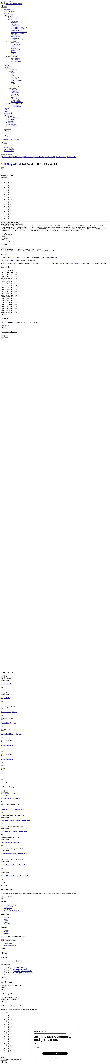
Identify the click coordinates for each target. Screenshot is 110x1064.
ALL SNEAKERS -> (17, 39)
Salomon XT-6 (15, 30)
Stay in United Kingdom (12, 999)
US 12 (9, 211)
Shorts (12, 74)
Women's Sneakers (16, 61)
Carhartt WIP (14, 91)
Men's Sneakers (15, 59)
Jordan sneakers (15, 44)
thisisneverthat (15, 95)
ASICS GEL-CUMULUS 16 (19, 27)
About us (6, 917)
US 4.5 (10, 185)
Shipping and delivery (10, 905)
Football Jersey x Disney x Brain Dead (14, 876)
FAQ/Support (8, 908)
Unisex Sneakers (15, 58)
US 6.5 (10, 192)
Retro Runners (15, 38)
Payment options (8, 906)
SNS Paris (10, 121)
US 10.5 (10, 206)
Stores (5, 919)
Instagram (6, 930)
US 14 (9, 216)
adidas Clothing (15, 97)
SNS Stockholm (12, 124)
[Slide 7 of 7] (11, 154)
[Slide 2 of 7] (3, 154)
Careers (6, 920)
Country (3, 985)
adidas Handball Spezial (17, 33)
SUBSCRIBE (55, 1053)
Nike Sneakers (15, 42)
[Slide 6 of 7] (10, 154)
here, (77, 263)
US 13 (9, 215)
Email (2, 896)
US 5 (9, 187)
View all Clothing (12, 69)
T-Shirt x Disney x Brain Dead (11, 842)
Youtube (6, 933)
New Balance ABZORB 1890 (19, 32)
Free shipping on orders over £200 (10, 139)
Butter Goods (14, 89)
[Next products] (6, 336)
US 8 (9, 197)
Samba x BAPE (6, 684)
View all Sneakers (12, 18)
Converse (13, 52)
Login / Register (5, 325)
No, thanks (55, 1057)
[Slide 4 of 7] (6, 154)
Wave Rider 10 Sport (8, 723)
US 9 (9, 201)
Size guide (4, 177)
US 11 (9, 208)
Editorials (6, 922)
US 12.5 (10, 213)
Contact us (7, 909)
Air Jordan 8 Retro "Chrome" (11, 734)
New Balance (14, 47)
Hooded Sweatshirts (16, 80)
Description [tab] (4, 224)
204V (2, 773)
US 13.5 (10, 218)
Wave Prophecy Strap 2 (9, 712)
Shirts (12, 75)
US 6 (9, 191)
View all (3, 783)
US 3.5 (10, 182)
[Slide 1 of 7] (1, 154)
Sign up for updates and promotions (12, 1059)
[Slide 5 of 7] (8, 154)
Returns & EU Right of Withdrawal (13, 911)
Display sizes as (5, 175)
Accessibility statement (10, 923)
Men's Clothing (15, 105)
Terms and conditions (10, 945)
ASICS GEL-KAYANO (17, 29)
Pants (12, 82)
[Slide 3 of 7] (5, 154)
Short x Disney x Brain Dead (11, 798)
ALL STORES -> (12, 125)
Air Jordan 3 (14, 21)
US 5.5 (10, 189)
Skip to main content (6, 1)
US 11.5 (10, 209)
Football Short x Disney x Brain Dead (14, 831)
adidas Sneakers (15, 45)
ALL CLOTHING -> (17, 86)
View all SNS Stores (13, 118)
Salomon (13, 50)
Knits (12, 85)
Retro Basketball (15, 36)
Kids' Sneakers (15, 62)
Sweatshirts (14, 79)
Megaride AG (5, 698)
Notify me (3, 1058)
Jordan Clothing (15, 100)
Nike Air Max (15, 22)
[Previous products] (2, 336)
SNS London (11, 119)
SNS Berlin (11, 122)
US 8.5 (10, 199)
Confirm (3, 987)
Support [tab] (21, 224)
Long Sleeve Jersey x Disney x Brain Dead (15, 820)
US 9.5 (10, 203)
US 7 (9, 194)
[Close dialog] (78, 1030)
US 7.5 (10, 196)
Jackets (13, 83)
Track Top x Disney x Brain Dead (12, 809)
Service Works (15, 92)
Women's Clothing (16, 106)
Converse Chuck (15, 25)
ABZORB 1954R (7, 745)
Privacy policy (8, 943)
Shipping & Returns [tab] (13, 224)
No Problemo (14, 94)
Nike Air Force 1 (15, 24)
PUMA (13, 53)
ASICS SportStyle (16, 49)
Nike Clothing (15, 99)
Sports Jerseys (15, 77)
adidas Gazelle (15, 35)
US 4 (9, 184)
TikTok (6, 932)
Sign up (3, 898)
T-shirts (13, 72)
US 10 (9, 204)
